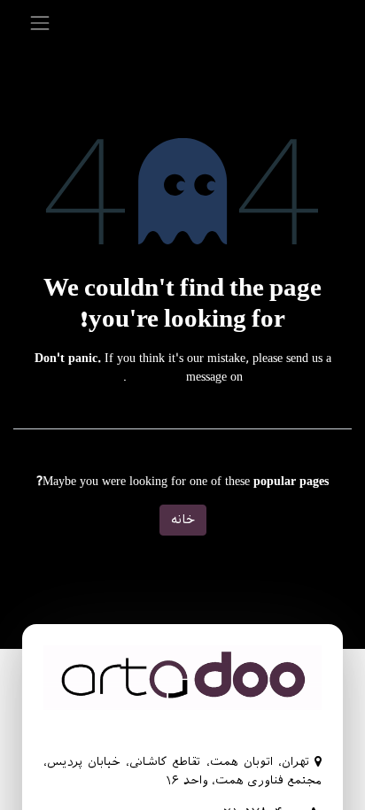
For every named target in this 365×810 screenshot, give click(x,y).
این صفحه (154, 376)
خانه (183, 520)
